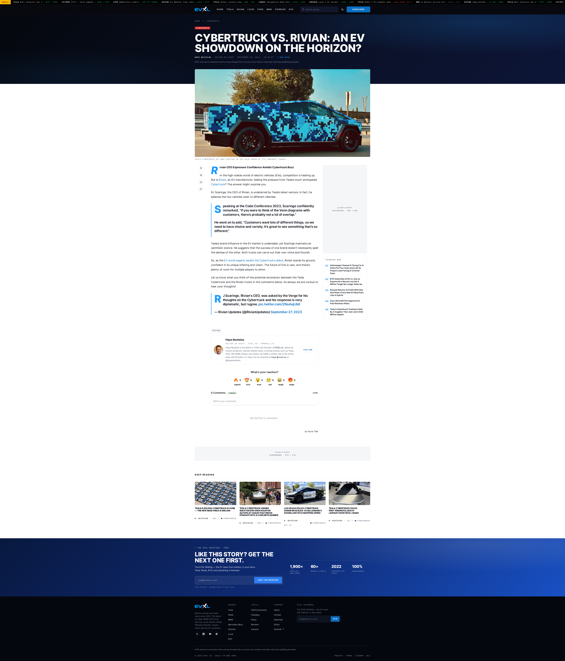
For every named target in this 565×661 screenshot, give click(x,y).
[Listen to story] (201, 182)
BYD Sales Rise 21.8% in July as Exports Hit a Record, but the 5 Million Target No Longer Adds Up (346, 281)
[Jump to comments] (201, 189)
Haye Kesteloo (235, 339)
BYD (291, 9)
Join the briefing (268, 580)
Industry (255, 629)
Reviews (255, 624)
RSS (368, 656)
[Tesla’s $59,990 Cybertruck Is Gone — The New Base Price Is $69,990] (215, 493)
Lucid (250, 9)
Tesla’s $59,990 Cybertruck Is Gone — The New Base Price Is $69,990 (215, 509)
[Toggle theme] (342, 9)
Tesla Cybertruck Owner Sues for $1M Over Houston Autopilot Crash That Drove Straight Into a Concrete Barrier (259, 511)
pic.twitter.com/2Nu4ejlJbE (279, 304)
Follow (308, 350)
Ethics (277, 624)
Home (220, 9)
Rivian (241, 9)
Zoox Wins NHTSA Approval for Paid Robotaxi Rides (345, 302)
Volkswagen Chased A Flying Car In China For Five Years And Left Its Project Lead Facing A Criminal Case (347, 269)
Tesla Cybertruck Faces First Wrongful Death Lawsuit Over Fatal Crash (344, 510)
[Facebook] (203, 634)
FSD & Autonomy (259, 610)
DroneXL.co (240, 357)
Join (335, 619)
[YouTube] (210, 634)
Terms (349, 656)
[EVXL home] (202, 9)
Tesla (230, 9)
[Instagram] (216, 634)
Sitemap (359, 656)
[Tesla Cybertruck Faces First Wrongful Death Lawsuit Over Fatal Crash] (349, 493)
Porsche (280, 9)
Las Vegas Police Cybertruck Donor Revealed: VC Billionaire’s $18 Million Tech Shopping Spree (303, 510)
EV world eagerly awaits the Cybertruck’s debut (253, 260)
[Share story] (201, 175)
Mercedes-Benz (235, 624)
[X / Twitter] (197, 634)
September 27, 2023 (286, 312)
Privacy (339, 656)
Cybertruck (212, 21)
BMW (269, 9)
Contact (277, 615)
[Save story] (201, 168)
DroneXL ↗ (279, 629)
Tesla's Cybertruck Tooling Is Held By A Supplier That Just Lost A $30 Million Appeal (346, 312)
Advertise (278, 619)
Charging (255, 615)
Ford (260, 9)
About (277, 610)
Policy (253, 619)
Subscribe (358, 9)
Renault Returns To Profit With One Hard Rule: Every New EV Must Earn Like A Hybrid (347, 292)
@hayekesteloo (233, 360)
